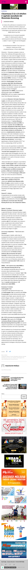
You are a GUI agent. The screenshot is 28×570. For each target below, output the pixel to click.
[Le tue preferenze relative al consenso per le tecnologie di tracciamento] (2, 567)
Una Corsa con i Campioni (11, 357)
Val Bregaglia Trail (20, 357)
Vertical (5, 355)
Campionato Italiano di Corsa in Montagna (9, 356)
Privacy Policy (5, 567)
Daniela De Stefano (9, 21)
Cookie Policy (13, 567)
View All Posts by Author (6, 369)
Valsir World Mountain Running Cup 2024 (9, 359)
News (2, 355)
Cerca (2, 394)
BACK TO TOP (21, 567)
